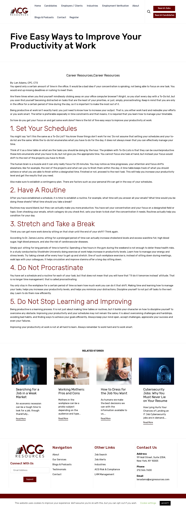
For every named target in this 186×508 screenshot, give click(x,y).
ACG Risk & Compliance (107, 469)
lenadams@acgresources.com (153, 479)
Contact (61, 17)
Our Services (59, 459)
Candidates (50, 5)
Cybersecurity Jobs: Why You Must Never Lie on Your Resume (155, 395)
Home (38, 5)
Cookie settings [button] (148, 503)
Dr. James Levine (34, 238)
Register (74, 17)
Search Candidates (164, 15)
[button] (21, 419)
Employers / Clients (72, 5)
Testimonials (59, 469)
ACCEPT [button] (165, 503)
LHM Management (104, 474)
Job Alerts (100, 459)
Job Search (101, 454)
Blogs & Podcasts (44, 17)
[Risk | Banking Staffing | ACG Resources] (19, 11)
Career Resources (79, 75)
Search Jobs (164, 8)
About (135, 5)
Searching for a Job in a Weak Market (27, 393)
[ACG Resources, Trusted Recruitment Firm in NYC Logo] (29, 457)
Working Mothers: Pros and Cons (71, 391)
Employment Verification (115, 5)
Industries (92, 5)
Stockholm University (49, 251)
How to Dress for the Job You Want (114, 391)
